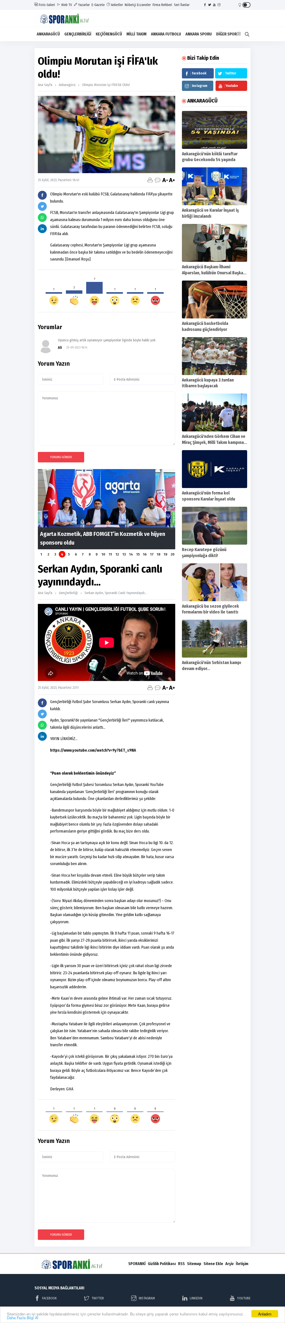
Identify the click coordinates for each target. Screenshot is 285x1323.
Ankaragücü (67, 85)
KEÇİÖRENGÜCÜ (109, 34)
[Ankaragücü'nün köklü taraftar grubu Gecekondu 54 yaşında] (214, 130)
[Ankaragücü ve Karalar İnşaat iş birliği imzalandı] (214, 186)
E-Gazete (98, 5)
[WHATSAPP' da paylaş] (42, 217)
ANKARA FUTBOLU (166, 34)
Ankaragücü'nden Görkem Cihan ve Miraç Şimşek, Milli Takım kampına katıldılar (213, 442)
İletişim (242, 1263)
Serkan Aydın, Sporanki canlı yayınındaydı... (115, 593)
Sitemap (194, 1263)
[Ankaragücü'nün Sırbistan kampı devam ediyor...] (214, 639)
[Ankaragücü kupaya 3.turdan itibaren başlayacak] (214, 356)
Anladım (264, 1314)
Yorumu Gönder (61, 457)
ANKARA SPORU (198, 34)
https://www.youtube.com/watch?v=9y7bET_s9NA (93, 750)
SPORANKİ (137, 1263)
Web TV (66, 5)
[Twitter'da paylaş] (42, 206)
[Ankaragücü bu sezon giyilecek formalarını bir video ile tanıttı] (214, 582)
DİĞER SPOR (226, 34)
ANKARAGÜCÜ (48, 34)
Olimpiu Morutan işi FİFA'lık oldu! (106, 85)
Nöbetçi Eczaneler (138, 5)
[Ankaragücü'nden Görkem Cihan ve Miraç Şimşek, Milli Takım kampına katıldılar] (214, 412)
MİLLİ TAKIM (136, 34)
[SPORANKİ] (68, 18)
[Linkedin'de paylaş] (42, 228)
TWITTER (98, 1298)
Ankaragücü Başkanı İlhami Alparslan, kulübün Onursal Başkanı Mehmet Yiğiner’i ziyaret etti (214, 272)
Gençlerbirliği (68, 593)
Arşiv (229, 1263)
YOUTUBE (243, 1298)
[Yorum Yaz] (157, 180)
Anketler (116, 5)
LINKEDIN (196, 1298)
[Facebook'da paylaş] (42, 195)
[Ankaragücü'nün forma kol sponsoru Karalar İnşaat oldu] (214, 469)
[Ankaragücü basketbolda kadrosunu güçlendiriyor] (214, 299)
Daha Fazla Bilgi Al (22, 1317)
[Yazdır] (150, 180)
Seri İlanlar (181, 5)
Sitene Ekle (213, 1263)
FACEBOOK (49, 1298)
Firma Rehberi (162, 5)
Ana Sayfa (45, 85)
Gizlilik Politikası (162, 1263)
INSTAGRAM (147, 1298)
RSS (181, 1263)
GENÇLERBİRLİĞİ (77, 34)
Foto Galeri (46, 5)
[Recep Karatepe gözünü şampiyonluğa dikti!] (214, 526)
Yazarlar (83, 5)
